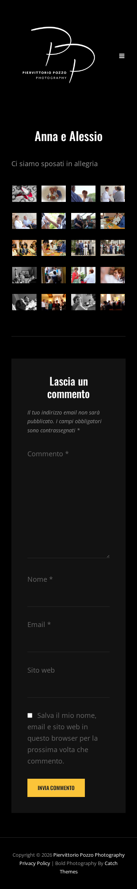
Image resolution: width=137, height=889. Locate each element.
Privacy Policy (34, 863)
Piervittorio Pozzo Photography (89, 854)
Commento (48, 453)
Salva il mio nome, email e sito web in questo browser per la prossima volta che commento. (62, 738)
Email (39, 624)
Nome (40, 579)
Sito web (41, 670)
